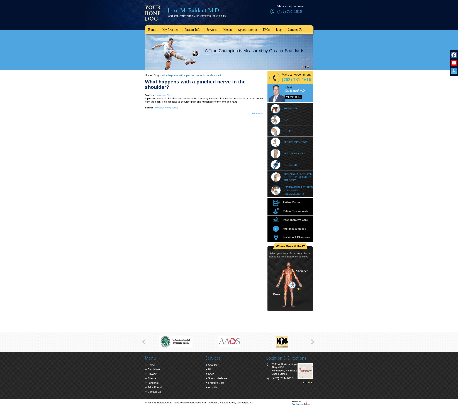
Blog (279, 30)
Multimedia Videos (294, 228)
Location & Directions (296, 237)
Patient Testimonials (295, 211)
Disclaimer (154, 369)
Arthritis (290, 164)
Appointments (247, 30)
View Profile (293, 97)
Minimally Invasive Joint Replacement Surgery (298, 177)
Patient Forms (291, 202)
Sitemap (152, 378)
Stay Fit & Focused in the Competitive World (247, 50)
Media (227, 30)
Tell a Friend (155, 387)
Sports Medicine (295, 142)
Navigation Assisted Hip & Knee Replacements (298, 190)
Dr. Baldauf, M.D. (295, 91)
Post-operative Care (295, 219)
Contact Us (295, 30)
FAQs (266, 30)
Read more (258, 113)
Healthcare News (164, 95)
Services (212, 30)
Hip (286, 119)
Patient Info (192, 30)
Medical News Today (166, 107)
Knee (287, 131)
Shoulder (291, 108)
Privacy (152, 373)
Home (152, 30)
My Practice (170, 30)
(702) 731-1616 (289, 11)
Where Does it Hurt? (290, 246)
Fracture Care (294, 153)
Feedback (153, 382)
